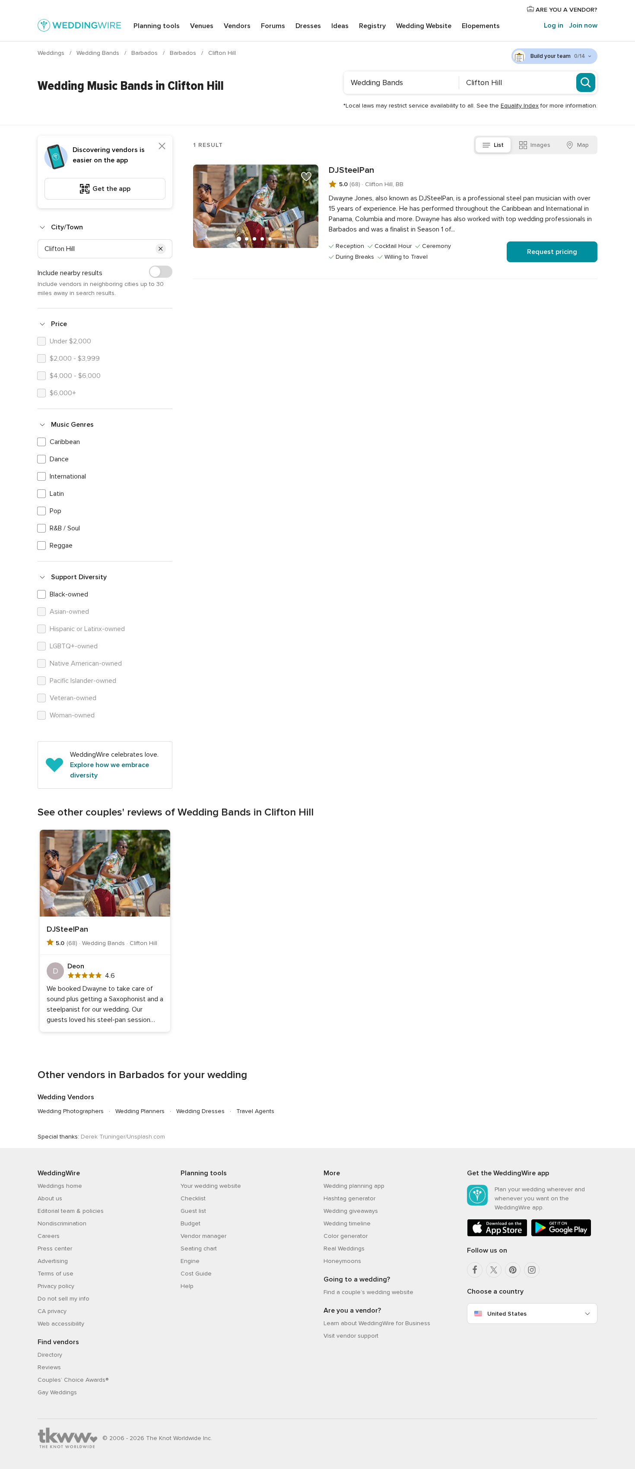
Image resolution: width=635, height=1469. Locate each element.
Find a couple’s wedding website (368, 1292)
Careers (49, 1236)
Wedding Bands (98, 53)
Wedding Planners (140, 1111)
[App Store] (497, 1234)
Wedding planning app (354, 1186)
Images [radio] (540, 145)
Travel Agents (255, 1111)
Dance (59, 459)
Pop (55, 511)
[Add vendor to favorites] (306, 176)
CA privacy (52, 1311)
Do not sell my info (63, 1298)
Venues (201, 26)
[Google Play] (561, 1234)
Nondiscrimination (62, 1223)
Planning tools (156, 26)
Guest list (193, 1211)
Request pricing (552, 251)
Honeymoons (342, 1261)
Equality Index (520, 105)
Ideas (340, 26)
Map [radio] (583, 145)
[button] (161, 249)
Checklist (193, 1198)
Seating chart (199, 1248)
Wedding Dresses (200, 1111)
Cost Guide (196, 1273)
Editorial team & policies (71, 1211)
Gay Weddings (57, 1392)
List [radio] (499, 145)
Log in (553, 25)
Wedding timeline (347, 1223)
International (68, 476)
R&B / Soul (65, 528)
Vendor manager (203, 1236)
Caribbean (65, 442)
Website (423, 26)
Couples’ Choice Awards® (73, 1379)
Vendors (237, 26)
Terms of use (55, 1273)
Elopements (481, 26)
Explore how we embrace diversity (109, 770)
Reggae (61, 545)
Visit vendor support (351, 1335)
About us (50, 1198)
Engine (190, 1261)
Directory (50, 1354)
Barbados (145, 53)
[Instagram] (532, 1270)
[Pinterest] (513, 1270)
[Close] (162, 146)
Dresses (308, 26)
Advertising (53, 1261)
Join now (583, 25)
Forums (273, 26)
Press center (55, 1248)
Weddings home (60, 1186)
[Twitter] (494, 1270)
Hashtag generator (349, 1198)
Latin (57, 493)
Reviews (49, 1367)
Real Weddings (344, 1248)
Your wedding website (211, 1186)
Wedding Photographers (71, 1111)
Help (187, 1286)
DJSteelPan (351, 170)
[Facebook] (475, 1270)
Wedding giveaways (351, 1211)
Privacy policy (56, 1286)
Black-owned (69, 594)
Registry (372, 26)
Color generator (346, 1236)
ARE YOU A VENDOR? (565, 9)
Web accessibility (61, 1323)
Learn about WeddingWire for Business (377, 1323)
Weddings (52, 53)
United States (507, 1313)
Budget (190, 1223)
